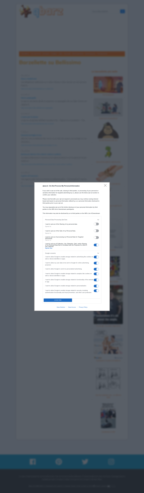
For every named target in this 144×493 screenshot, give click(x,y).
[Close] (106, 186)
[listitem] (72, 220)
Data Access (72, 307)
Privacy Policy (83, 307)
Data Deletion (61, 307)
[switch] (96, 224)
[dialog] (72, 246)
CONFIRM (58, 300)
